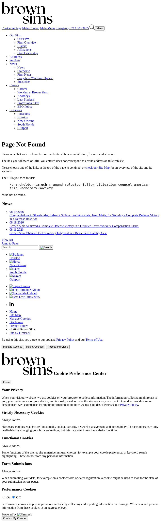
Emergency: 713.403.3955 (72, 28)
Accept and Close (58, 346)
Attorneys (15, 56)
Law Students (26, 99)
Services (14, 60)
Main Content (30, 28)
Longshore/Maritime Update (35, 78)
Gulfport (22, 128)
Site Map (15, 315)
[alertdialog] (81, 436)
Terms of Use (94, 339)
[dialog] (81, 343)
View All (7, 240)
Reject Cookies (35, 346)
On (8, 497)
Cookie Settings (11, 28)
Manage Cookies (20, 318)
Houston (22, 117)
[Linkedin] (11, 304)
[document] (81, 436)
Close (6, 382)
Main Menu (47, 28)
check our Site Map (97, 167)
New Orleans (25, 121)
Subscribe (23, 81)
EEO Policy (24, 106)
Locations (15, 110)
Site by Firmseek (19, 333)
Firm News (24, 74)
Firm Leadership (27, 53)
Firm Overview (27, 42)
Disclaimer (16, 322)
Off (18, 497)
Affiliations (24, 49)
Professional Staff (28, 103)
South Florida (25, 124)
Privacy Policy (18, 325)
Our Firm (15, 35)
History (22, 46)
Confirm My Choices (14, 518)
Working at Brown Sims (32, 92)
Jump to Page (10, 243)
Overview (23, 71)
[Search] (92, 28)
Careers (14, 85)
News (13, 64)
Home (13, 311)
